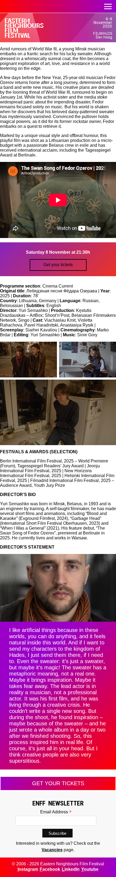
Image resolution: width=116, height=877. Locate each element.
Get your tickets (58, 264)
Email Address (55, 812)
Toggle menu (108, 6)
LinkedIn (71, 869)
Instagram (28, 869)
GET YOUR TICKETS (58, 783)
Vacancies (52, 849)
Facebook (50, 869)
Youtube (89, 869)
